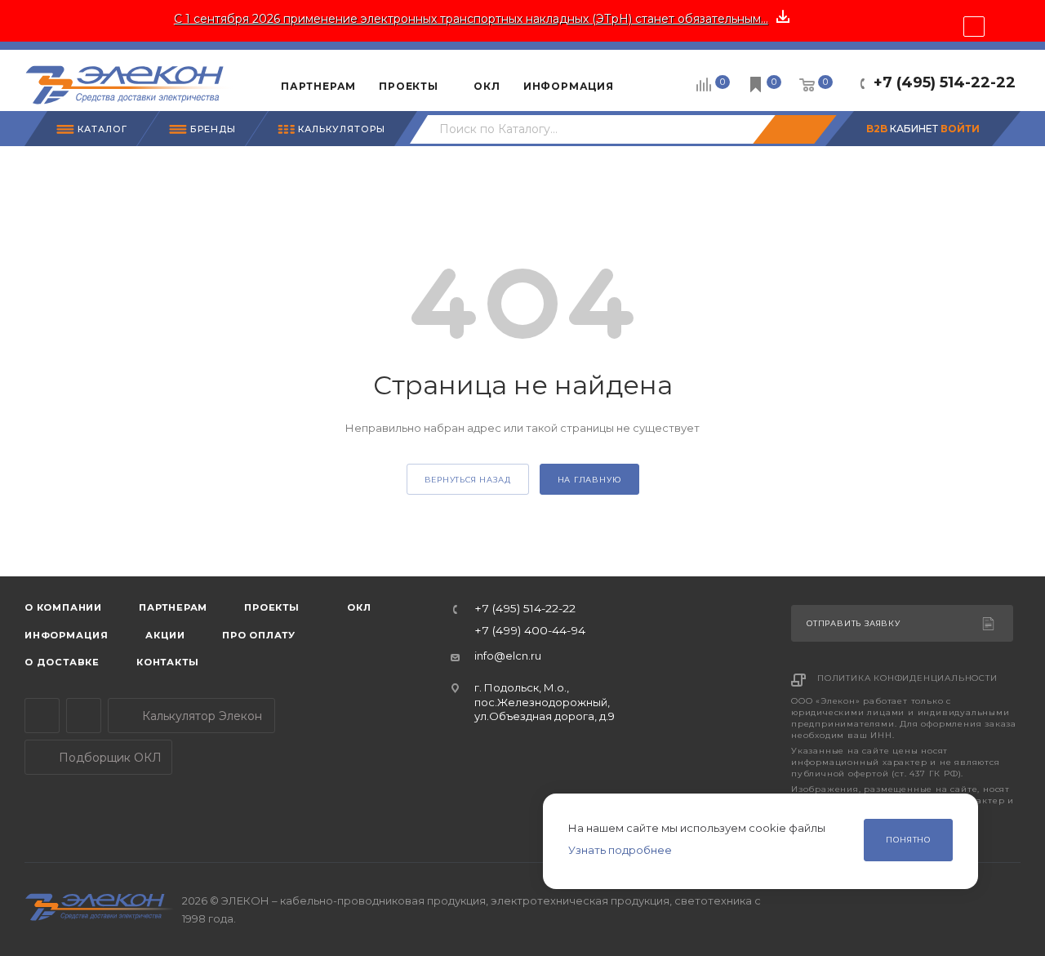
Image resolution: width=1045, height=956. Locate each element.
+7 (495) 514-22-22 (945, 82)
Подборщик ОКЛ (109, 757)
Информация (66, 635)
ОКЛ (358, 607)
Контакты (167, 662)
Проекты (272, 607)
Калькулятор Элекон (200, 716)
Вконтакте (83, 715)
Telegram (42, 715)
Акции (165, 635)
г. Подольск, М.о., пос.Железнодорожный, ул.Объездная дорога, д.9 (544, 702)
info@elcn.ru (507, 655)
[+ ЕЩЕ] (650, 80)
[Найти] (794, 129)
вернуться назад (468, 479)
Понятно (908, 839)
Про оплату (259, 635)
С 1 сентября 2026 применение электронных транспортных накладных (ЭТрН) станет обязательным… (471, 18)
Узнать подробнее (620, 849)
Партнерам (173, 607)
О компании (63, 607)
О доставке (62, 662)
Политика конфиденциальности (907, 678)
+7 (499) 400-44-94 (529, 631)
